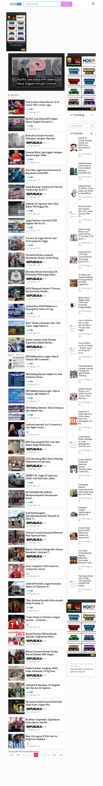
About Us (74, 664)
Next (54, 755)
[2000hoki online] (20, 33)
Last (61, 755)
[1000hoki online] (11, 23)
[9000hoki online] (20, 28)
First (11, 755)
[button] (12, 72)
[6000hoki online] (20, 39)
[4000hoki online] (11, 39)
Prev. (18, 755)
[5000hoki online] (20, 23)
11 (48, 755)
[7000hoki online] (11, 28)
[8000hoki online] (11, 18)
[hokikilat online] (20, 18)
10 (44, 755)
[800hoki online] (11, 33)
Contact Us (83, 664)
